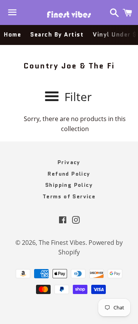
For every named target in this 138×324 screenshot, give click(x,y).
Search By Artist (57, 34)
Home (12, 34)
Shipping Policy (69, 185)
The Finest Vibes (62, 242)
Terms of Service (69, 196)
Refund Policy (69, 174)
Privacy (69, 162)
